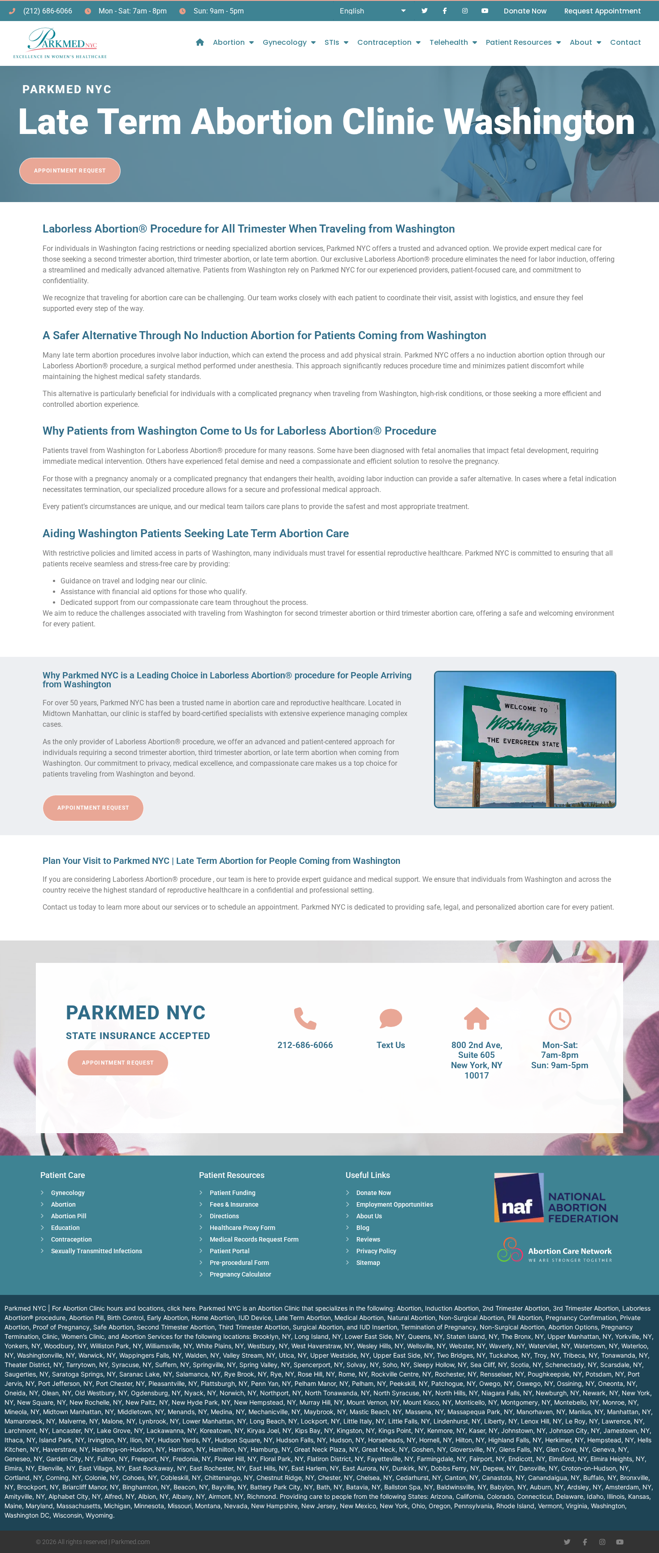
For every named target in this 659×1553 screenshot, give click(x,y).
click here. (182, 1308)
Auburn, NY (547, 1487)
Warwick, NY (97, 1355)
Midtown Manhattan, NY (78, 1411)
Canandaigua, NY (554, 1477)
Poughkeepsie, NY (555, 1374)
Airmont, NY (225, 1496)
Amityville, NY (24, 1496)
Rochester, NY (456, 1374)
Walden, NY (202, 1355)
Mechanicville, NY (274, 1411)
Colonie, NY (102, 1477)
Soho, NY (396, 1364)
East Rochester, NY (218, 1468)
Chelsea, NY (374, 1477)
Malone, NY (118, 1421)
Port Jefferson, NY (65, 1383)
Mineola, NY (21, 1411)
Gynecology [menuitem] (285, 42)
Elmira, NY (19, 1468)
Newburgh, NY (557, 1393)
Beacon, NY (190, 1487)
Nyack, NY (200, 1393)
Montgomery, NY (526, 1402)
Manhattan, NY (629, 1411)
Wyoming (99, 1515)
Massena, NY (424, 1411)
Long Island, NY (318, 1336)
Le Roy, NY (581, 1421)
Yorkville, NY (633, 1336)
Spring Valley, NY (264, 1364)
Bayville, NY (229, 1487)
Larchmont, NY (26, 1430)
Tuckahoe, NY (509, 1355)
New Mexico (358, 1506)
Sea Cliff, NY (488, 1364)
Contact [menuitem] (625, 42)
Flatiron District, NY (335, 1458)
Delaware (569, 1496)
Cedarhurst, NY (418, 1477)
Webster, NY (467, 1346)
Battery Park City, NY (281, 1487)
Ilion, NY (142, 1440)
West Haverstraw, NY (322, 1346)
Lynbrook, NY (159, 1421)
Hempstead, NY (610, 1440)
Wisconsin (67, 1515)
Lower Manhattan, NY (214, 1421)
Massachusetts (78, 1506)
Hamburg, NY (270, 1449)
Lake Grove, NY (120, 1430)
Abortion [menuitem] (229, 42)
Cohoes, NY (139, 1477)
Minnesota (149, 1506)
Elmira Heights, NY (617, 1458)
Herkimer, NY (564, 1440)
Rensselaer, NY (502, 1374)
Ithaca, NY (19, 1440)
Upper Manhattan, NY (579, 1336)
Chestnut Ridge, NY (285, 1477)
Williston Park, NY (116, 1346)
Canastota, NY (503, 1477)
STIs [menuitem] (332, 42)
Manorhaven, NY (540, 1411)
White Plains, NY (220, 1346)
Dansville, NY (538, 1468)
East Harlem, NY (315, 1468)
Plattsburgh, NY (224, 1383)
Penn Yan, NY (271, 1383)
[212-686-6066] (305, 1019)
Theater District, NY (33, 1364)
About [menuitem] (581, 42)
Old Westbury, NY (101, 1393)
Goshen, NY (429, 1449)
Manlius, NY (586, 1411)
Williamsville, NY (168, 1346)
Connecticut (534, 1496)
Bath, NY (329, 1487)
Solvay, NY (363, 1364)
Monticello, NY (476, 1402)
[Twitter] (425, 11)
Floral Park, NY (281, 1458)
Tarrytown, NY (87, 1364)
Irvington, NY (107, 1440)
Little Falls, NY (409, 1421)
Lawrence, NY (622, 1421)
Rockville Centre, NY (401, 1374)
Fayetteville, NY (390, 1458)
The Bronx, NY (522, 1336)
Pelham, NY (369, 1383)
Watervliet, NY (549, 1346)
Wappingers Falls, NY (150, 1355)
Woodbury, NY (65, 1346)
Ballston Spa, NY (408, 1487)
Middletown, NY (140, 1411)
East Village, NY (102, 1468)
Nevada (235, 1506)
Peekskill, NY (409, 1383)
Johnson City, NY (574, 1430)
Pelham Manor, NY (321, 1383)
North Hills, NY (456, 1393)
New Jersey (318, 1506)
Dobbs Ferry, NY (455, 1468)
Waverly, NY (507, 1346)
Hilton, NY (470, 1440)
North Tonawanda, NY (337, 1393)
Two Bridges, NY (461, 1355)
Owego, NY (496, 1383)
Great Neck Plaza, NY (326, 1449)
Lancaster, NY (72, 1430)
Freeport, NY (150, 1458)
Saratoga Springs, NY (84, 1374)
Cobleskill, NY (180, 1477)
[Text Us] (391, 1019)
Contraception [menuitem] (384, 42)
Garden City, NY (70, 1458)
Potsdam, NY (604, 1374)
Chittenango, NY (228, 1477)
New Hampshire (274, 1506)
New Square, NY (41, 1402)
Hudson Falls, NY (301, 1440)
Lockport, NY (320, 1421)
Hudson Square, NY (244, 1440)
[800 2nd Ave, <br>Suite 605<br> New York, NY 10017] (476, 1019)
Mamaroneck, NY (29, 1421)
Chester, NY (335, 1477)
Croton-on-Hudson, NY (595, 1468)
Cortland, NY (23, 1477)
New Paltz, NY (147, 1402)
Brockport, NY (38, 1487)
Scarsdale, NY (621, 1364)
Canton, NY (461, 1477)
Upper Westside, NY (339, 1355)
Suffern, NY (172, 1364)
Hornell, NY (435, 1440)
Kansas (638, 1496)
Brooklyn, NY (272, 1336)
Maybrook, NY (325, 1411)
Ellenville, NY (56, 1468)
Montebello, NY (576, 1402)
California (469, 1496)
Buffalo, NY (599, 1477)
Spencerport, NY (318, 1364)
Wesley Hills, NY (380, 1346)
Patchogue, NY (453, 1383)
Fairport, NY (487, 1458)
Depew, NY (499, 1468)
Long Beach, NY (273, 1421)
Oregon (440, 1506)
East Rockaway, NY (157, 1468)
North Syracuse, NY (402, 1393)
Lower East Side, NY (374, 1336)
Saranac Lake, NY (145, 1374)
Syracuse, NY (132, 1364)
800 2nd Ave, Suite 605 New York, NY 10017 (477, 1060)
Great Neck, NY (385, 1449)
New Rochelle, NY (95, 1402)
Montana (208, 1506)
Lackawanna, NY (171, 1430)
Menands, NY (187, 1411)
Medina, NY (228, 1411)
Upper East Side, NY (403, 1355)
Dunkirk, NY (409, 1468)
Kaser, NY (483, 1430)
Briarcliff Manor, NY (90, 1487)
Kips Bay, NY (314, 1430)
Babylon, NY (508, 1487)
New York (394, 1506)
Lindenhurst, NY (457, 1421)
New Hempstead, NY (265, 1402)
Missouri (179, 1506)
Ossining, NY (575, 1383)
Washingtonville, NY (46, 1355)
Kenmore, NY (446, 1430)
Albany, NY (188, 1496)
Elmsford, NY (568, 1458)
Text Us (391, 1045)
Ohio (418, 1506)
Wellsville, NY (426, 1346)
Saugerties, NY (26, 1374)
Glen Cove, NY (567, 1449)
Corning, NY (63, 1477)
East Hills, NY (268, 1468)
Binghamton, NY (146, 1487)
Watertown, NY (596, 1346)
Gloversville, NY (472, 1449)
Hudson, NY (347, 1440)
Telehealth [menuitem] (448, 42)
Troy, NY (546, 1355)
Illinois (615, 1496)
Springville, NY (214, 1364)
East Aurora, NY (366, 1468)
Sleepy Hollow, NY (440, 1364)
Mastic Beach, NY (376, 1411)
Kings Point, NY (401, 1430)
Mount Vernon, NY (373, 1402)
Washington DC (26, 1515)
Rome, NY (353, 1374)
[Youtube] (485, 11)
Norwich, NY (238, 1393)
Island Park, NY (61, 1440)
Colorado (500, 1496)
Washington (608, 1506)
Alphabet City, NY (74, 1496)
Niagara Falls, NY (506, 1393)
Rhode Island (515, 1506)
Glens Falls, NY (520, 1449)
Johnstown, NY (523, 1430)
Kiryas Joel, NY (269, 1430)
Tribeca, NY (580, 1355)
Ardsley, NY (584, 1487)
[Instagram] (465, 11)
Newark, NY (600, 1393)
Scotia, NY (526, 1364)
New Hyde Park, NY (201, 1402)
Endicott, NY (526, 1458)
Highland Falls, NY (515, 1440)
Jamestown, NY (626, 1430)
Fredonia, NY (192, 1458)
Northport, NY (280, 1393)
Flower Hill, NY (235, 1458)
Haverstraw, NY (65, 1449)
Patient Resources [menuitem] (519, 42)
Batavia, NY (363, 1487)
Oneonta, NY (617, 1383)
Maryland (39, 1506)
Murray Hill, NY (321, 1402)
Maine (13, 1506)
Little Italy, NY (364, 1421)
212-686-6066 (305, 1045)
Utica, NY (293, 1355)
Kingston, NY (356, 1430)
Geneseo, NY (23, 1458)
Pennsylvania (473, 1506)
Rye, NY (282, 1374)
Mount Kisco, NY (427, 1402)
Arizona (441, 1496)
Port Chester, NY (120, 1383)
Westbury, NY (267, 1346)
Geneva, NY (609, 1449)
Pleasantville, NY (172, 1383)
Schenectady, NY (571, 1364)
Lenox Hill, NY (541, 1421)
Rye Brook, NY (245, 1374)
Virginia (576, 1506)
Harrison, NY (187, 1449)
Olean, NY (56, 1393)
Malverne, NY (78, 1421)
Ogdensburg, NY (156, 1393)
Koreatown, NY (221, 1430)
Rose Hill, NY (316, 1374)
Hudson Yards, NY (184, 1440)
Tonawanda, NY (624, 1355)
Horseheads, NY (392, 1440)
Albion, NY (153, 1496)
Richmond (261, 1496)
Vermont (550, 1506)
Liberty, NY (500, 1421)
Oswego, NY (534, 1383)
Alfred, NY (119, 1496)
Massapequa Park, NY (480, 1411)
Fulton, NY (112, 1458)
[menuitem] (200, 42)
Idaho (595, 1496)
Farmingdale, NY (441, 1458)
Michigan (117, 1506)
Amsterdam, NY (628, 1487)
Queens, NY (425, 1336)
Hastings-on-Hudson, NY (128, 1449)
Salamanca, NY (198, 1374)
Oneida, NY (21, 1393)
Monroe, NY (620, 1402)
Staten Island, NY (472, 1336)
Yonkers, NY (22, 1346)
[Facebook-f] (445, 11)
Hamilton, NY (228, 1449)
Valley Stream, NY (249, 1355)
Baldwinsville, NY (461, 1487)
